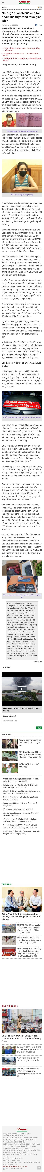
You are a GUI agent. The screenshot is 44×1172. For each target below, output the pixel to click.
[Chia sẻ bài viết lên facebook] (36, 25)
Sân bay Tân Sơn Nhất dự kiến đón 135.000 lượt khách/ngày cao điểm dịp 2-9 (29, 1071)
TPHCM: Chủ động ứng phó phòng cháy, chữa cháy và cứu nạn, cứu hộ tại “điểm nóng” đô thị (28, 929)
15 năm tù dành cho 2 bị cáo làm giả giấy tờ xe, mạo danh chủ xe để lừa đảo (29, 1049)
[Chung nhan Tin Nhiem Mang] (13, 1168)
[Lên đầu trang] (39, 1168)
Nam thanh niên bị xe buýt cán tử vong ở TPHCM (28, 1059)
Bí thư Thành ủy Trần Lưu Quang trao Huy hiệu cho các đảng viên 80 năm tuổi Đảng (21, 917)
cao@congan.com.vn (14, 1160)
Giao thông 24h (9, 1006)
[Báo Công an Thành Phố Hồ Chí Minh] (24, 2)
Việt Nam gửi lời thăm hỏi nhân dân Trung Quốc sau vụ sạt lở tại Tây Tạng (29, 940)
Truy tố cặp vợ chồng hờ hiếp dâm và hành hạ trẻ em (30, 742)
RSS (40, 7)
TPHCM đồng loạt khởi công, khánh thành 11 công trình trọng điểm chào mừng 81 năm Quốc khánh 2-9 (29, 952)
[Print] (41, 25)
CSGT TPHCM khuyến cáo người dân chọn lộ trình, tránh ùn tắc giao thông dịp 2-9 (21, 1038)
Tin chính (6, 884)
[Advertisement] (22, 860)
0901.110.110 (22, 1166)
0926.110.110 (13, 1166)
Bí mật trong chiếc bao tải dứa (15, 809)
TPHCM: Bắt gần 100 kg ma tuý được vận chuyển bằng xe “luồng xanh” (30, 754)
